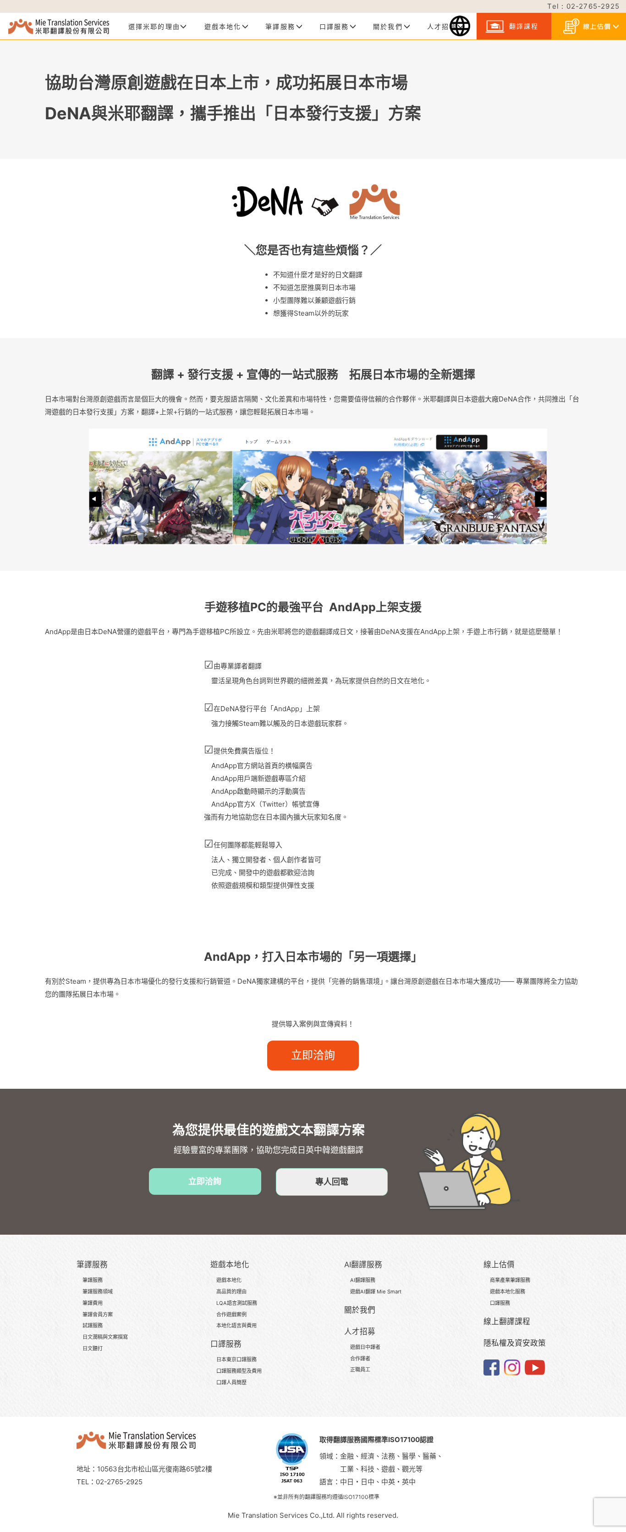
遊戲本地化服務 (507, 1291)
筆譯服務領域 (97, 1291)
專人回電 (331, 1182)
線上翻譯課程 (506, 1321)
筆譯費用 (92, 1303)
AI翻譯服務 (362, 1280)
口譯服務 (500, 1303)
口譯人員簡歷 (231, 1382)
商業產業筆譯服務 (510, 1280)
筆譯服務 (92, 1280)
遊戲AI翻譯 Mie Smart (375, 1291)
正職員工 (360, 1369)
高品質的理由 (231, 1291)
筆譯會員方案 (97, 1314)
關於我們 (359, 1310)
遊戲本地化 (229, 1280)
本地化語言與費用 (236, 1325)
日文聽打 (92, 1348)
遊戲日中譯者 (365, 1347)
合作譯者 (360, 1358)
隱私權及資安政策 (514, 1343)
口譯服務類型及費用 (239, 1371)
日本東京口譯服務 (236, 1359)
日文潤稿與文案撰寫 (105, 1337)
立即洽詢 (313, 1055)
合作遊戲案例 (231, 1314)
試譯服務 (92, 1325)
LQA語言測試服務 (236, 1303)
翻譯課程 (522, 26)
